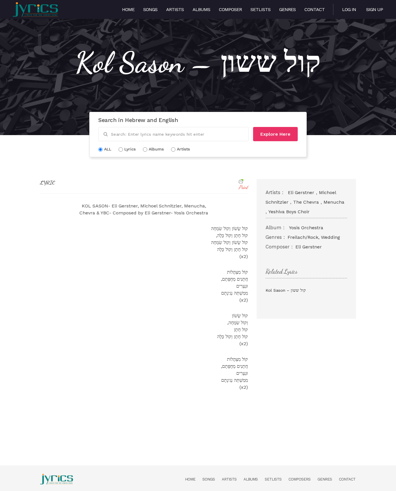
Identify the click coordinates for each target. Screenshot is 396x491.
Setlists (260, 9)
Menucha (334, 202)
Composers (299, 479)
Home (128, 9)
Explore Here (275, 134)
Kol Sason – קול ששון (286, 290)
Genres (287, 9)
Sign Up (374, 9)
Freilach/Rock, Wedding (314, 237)
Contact (314, 9)
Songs (150, 9)
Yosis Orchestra (306, 227)
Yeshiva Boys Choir (289, 211)
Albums (201, 9)
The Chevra (306, 202)
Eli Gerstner (301, 192)
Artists (175, 9)
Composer (230, 9)
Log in (349, 9)
